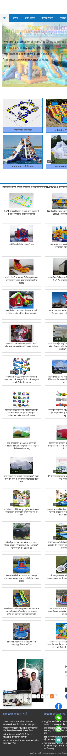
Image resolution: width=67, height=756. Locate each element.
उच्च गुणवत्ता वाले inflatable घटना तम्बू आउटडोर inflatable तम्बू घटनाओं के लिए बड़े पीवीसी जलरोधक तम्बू (21, 446)
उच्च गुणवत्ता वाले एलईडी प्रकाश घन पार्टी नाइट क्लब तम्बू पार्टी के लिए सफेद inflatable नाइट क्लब (21, 479)
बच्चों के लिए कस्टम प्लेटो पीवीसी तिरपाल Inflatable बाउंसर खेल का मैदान (17, 735)
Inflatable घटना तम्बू (54, 713)
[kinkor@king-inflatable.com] (59, 740)
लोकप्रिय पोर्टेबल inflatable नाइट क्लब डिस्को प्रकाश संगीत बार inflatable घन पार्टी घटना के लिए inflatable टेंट (21, 545)
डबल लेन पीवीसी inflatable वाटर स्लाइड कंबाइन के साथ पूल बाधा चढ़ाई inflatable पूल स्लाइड (21, 578)
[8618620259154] (59, 729)
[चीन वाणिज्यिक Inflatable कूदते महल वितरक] (21, 233)
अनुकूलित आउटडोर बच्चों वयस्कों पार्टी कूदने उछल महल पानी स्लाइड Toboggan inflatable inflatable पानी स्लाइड (21, 413)
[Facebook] (59, 706)
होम (4, 18)
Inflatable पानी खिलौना (23, 166)
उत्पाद (15, 18)
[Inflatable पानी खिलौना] (22, 149)
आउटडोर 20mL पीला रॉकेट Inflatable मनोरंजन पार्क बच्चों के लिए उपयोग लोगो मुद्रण (19, 722)
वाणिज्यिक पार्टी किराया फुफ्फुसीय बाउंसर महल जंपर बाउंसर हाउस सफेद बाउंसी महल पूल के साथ (21, 512)
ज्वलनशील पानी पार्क (23, 130)
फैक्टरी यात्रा (47, 18)
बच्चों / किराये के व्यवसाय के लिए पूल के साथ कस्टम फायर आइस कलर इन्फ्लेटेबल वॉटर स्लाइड (21, 280)
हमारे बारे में (30, 18)
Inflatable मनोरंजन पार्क (14, 713)
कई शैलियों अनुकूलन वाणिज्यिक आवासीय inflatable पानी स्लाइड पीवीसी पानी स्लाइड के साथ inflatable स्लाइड (21, 379)
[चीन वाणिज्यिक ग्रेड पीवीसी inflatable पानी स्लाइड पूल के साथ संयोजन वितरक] (21, 631)
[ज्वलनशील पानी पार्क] (22, 112)
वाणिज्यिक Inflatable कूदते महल (21, 244)
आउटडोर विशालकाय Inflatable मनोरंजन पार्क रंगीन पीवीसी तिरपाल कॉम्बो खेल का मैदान (20, 729)
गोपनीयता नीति (35, 753)
